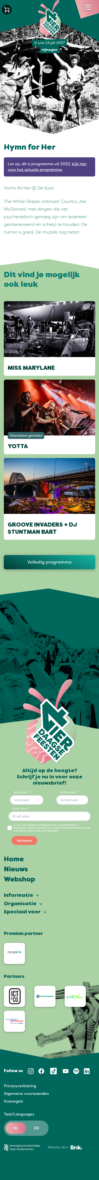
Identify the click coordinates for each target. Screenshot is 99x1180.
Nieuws (16, 870)
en (36, 1128)
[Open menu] (88, 7)
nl (16, 1128)
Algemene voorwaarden (26, 1093)
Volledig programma (49, 562)
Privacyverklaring (20, 1086)
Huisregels (13, 1101)
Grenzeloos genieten (26, 436)
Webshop (19, 880)
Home (14, 860)
